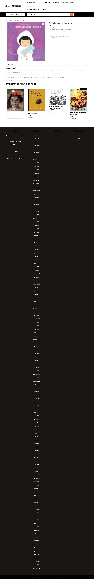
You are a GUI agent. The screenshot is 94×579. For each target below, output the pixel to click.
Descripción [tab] (10, 64)
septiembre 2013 (36, 481)
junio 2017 (36, 405)
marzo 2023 (36, 228)
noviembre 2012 (36, 509)
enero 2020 (36, 336)
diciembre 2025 (36, 159)
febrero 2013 (36, 499)
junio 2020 (36, 322)
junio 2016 (36, 429)
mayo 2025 (36, 173)
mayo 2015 (36, 450)
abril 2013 (37, 492)
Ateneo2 (78, 138)
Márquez (59, 37)
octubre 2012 (36, 512)
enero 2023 (36, 235)
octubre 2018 (36, 377)
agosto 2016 (36, 422)
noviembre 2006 (36, 561)
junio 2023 (36, 221)
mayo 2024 (36, 197)
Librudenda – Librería (67, 2)
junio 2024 (36, 194)
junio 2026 (36, 138)
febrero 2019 (36, 367)
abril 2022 (37, 259)
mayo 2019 (36, 360)
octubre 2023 (36, 214)
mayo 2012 (36, 519)
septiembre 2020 (36, 318)
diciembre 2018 (36, 374)
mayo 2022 (36, 256)
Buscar (71, 14)
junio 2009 (36, 533)
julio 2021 (37, 287)
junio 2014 (36, 460)
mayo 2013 (36, 488)
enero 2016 (36, 443)
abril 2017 (37, 408)
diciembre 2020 (36, 308)
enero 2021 (36, 304)
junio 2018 (36, 384)
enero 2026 (36, 155)
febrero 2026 (36, 152)
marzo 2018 (36, 388)
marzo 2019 (36, 363)
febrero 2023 (36, 232)
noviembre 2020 (36, 311)
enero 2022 (36, 270)
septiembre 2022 (36, 246)
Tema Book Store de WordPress (39, 577)
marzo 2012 (36, 523)
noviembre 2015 (36, 447)
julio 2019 (37, 353)
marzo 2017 (36, 412)
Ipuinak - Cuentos (57, 36)
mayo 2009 (36, 537)
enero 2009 (36, 540)
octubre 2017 (36, 402)
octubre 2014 (36, 457)
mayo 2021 (36, 294)
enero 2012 (36, 530)
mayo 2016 (36, 433)
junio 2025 (36, 169)
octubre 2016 (36, 419)
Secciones (14, 14)
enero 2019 (36, 370)
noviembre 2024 (36, 183)
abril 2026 (37, 145)
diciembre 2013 (36, 474)
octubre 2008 (36, 547)
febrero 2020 (36, 332)
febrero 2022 (36, 266)
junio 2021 (36, 291)
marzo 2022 (36, 263)
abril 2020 (37, 329)
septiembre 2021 (36, 284)
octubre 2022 (36, 242)
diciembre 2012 (36, 505)
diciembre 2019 (36, 339)
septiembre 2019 (36, 350)
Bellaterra (55, 37)
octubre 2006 (36, 564)
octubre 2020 (36, 315)
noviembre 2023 (36, 211)
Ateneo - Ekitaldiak (15, 151)
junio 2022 (36, 252)
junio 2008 (36, 551)
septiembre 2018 (36, 381)
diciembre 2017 (36, 395)
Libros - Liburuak (12, 20)
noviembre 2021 (36, 277)
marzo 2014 (36, 467)
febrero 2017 (36, 415)
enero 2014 (36, 471)
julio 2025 (37, 166)
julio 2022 (37, 249)
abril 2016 (37, 436)
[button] (43, 24)
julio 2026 (37, 135)
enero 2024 (36, 207)
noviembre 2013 (36, 478)
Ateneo (29, 2)
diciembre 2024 (36, 180)
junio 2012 (36, 516)
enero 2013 (36, 502)
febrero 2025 (36, 176)
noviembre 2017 (36, 398)
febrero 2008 (36, 557)
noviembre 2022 (36, 239)
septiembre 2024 (36, 190)
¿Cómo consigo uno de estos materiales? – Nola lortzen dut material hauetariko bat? (54, 6)
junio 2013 (36, 485)
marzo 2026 (36, 149)
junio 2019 (36, 356)
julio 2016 (37, 426)
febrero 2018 (36, 391)
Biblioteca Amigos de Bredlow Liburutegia (46, 2)
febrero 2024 (36, 204)
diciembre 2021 (36, 273)
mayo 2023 (36, 225)
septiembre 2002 (36, 568)
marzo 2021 (36, 301)
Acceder (57, 135)
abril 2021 (37, 298)
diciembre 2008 (36, 544)
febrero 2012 (36, 526)
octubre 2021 (36, 280)
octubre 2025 (36, 162)
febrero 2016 (36, 440)
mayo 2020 (36, 325)
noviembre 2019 (36, 343)
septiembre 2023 (36, 218)
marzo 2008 (36, 554)
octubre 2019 (36, 346)
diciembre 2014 (36, 453)
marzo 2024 (36, 201)
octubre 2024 (36, 187)
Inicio (7, 20)
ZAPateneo (15, 144)
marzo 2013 (36, 495)
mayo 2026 (36, 142)
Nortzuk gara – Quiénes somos (36, 9)
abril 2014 (37, 464)
